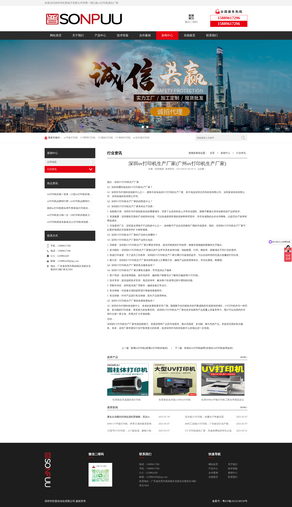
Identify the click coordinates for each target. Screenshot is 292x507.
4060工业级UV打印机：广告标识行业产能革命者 (208, 423)
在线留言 (189, 35)
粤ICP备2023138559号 (234, 501)
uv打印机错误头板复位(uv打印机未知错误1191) (71, 222)
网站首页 (56, 35)
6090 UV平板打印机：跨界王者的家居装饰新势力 (130, 423)
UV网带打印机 (87, 137)
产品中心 (100, 35)
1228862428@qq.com (68, 261)
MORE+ (243, 357)
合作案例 (145, 35)
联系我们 (212, 35)
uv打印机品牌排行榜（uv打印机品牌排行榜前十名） (74, 201)
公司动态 (52, 162)
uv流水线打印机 (141, 137)
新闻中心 (167, 35)
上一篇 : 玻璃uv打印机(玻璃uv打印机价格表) (145, 348)
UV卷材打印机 (123, 137)
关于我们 (78, 35)
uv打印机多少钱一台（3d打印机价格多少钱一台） (73, 215)
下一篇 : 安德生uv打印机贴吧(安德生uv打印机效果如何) (204, 348)
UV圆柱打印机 (105, 137)
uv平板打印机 (71, 137)
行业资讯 (52, 169)
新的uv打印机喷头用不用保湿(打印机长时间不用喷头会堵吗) (78, 208)
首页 (212, 153)
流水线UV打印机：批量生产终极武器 (204, 417)
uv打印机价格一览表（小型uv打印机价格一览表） (73, 194)
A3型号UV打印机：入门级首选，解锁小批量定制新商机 (130, 430)
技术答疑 (122, 35)
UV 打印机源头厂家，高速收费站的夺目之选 (208, 430)
